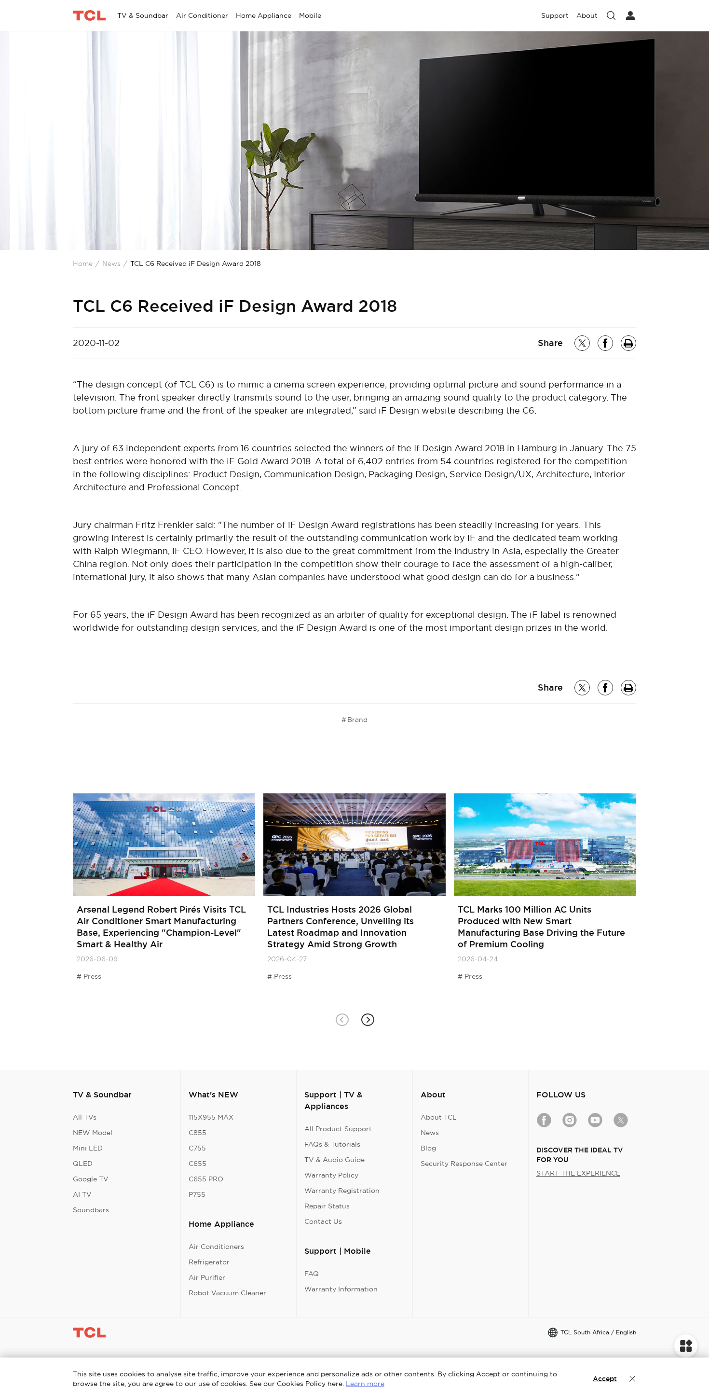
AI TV (82, 1194)
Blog (428, 1148)
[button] (367, 1019)
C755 (197, 1148)
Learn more (365, 1383)
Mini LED (88, 1148)
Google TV (91, 1179)
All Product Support (338, 1128)
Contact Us (323, 1221)
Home (83, 263)
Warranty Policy (331, 1175)
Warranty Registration (342, 1190)
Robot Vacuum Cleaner (227, 1293)
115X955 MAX (211, 1117)
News (111, 263)
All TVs (84, 1117)
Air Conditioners (216, 1246)
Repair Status (327, 1206)
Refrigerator (209, 1262)
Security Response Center (464, 1163)
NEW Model (92, 1132)
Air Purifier (207, 1277)
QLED (83, 1163)
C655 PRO (206, 1179)
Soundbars (91, 1210)
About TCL (439, 1117)
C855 (197, 1132)
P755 (197, 1194)
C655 (197, 1163)
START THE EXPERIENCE (578, 1173)
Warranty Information (341, 1289)
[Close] (632, 1379)
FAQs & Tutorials (332, 1144)
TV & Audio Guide (334, 1159)
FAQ (311, 1273)
